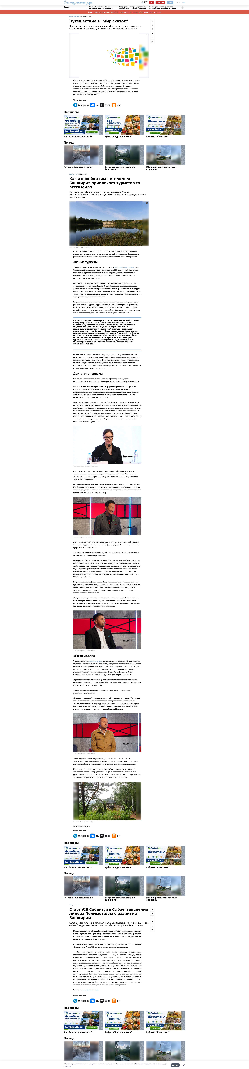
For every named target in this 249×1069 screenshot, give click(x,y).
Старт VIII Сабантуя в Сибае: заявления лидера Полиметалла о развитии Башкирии (101, 7)
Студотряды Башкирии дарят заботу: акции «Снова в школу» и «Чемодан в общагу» (132, 7)
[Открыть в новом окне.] (81, 105)
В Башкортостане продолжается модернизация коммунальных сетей (162, 7)
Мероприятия (74, 16)
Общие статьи (74, 905)
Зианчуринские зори (78, 2)
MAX (170, 2)
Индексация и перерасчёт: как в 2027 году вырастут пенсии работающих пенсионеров (124, 12)
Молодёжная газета (91, 990)
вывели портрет (95, 661)
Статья (67, 7)
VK (151, 2)
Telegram (160, 2)
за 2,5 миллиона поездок (124, 267)
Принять (175, 1065)
